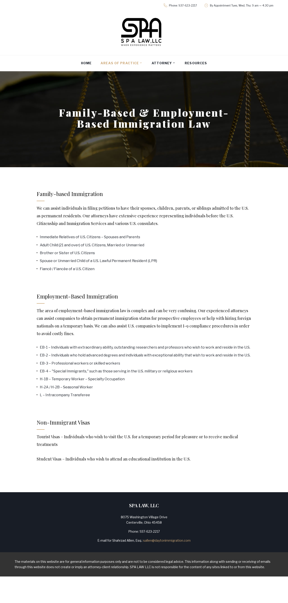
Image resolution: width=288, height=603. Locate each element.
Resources (196, 63)
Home (86, 63)
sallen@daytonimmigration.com (167, 540)
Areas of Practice (120, 63)
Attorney (162, 63)
